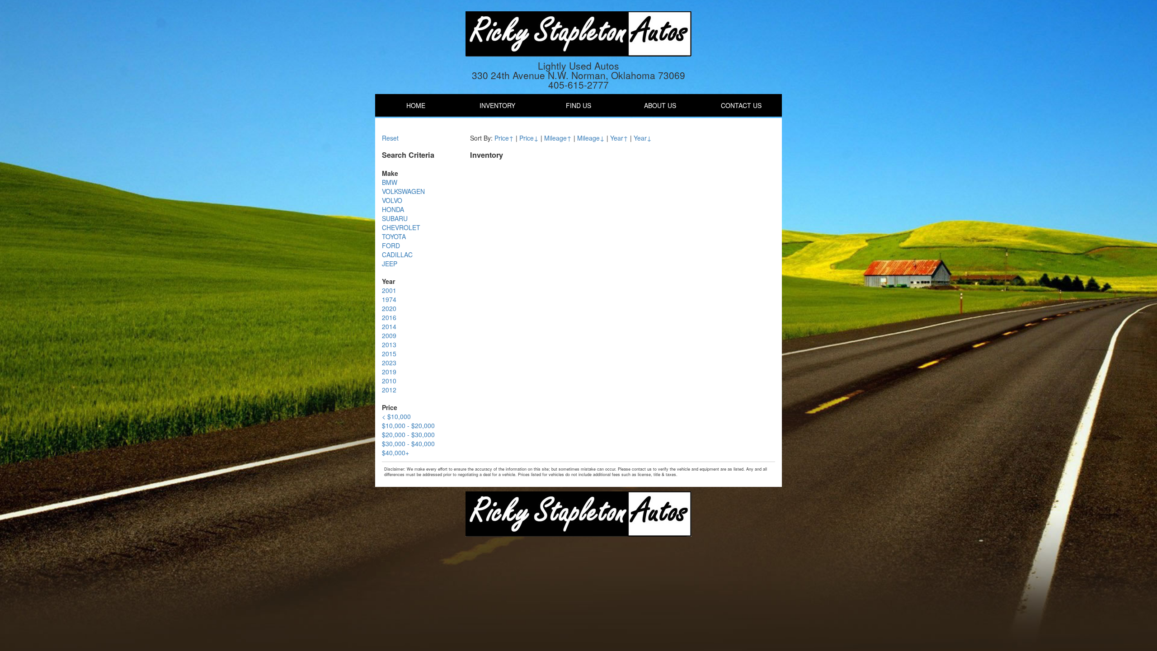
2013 (389, 344)
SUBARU (395, 218)
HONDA (393, 209)
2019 (389, 371)
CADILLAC (397, 254)
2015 (389, 353)
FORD (391, 245)
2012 (389, 389)
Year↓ (643, 137)
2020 (389, 308)
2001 (389, 290)
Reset (390, 137)
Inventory (497, 105)
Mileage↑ (558, 137)
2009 (389, 335)
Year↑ (619, 137)
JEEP (389, 263)
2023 (389, 362)
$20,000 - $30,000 (408, 434)
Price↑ (504, 137)
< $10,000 (396, 416)
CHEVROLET (401, 227)
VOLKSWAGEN (403, 191)
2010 (389, 380)
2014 (389, 326)
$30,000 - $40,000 (408, 443)
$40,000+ (395, 452)
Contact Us (741, 105)
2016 (389, 317)
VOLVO (392, 200)
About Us (660, 105)
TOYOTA (394, 236)
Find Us (578, 105)
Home (415, 105)
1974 (389, 299)
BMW (389, 182)
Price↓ (529, 137)
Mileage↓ (591, 137)
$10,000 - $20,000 (408, 425)
